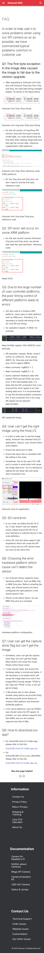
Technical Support (22, 919)
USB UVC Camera (20, 884)
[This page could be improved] (23, 776)
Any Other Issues (21, 939)
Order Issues (19, 924)
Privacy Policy (19, 802)
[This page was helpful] (20, 776)
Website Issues (20, 929)
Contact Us (18, 796)
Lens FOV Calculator (17, 820)
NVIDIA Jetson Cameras (19, 865)
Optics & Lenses (19, 889)
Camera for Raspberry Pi (18, 857)
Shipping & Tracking (17, 813)
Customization (20, 934)
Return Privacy (20, 807)
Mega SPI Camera (20, 871)
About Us (17, 827)
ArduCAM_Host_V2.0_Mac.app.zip (21, 748)
